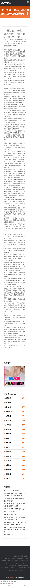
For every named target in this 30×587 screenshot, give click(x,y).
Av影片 (16, 478)
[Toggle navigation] (27, 2)
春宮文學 (12, 577)
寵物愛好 (16, 456)
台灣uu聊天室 (12, 565)
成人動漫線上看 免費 (17, 570)
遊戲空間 (16, 447)
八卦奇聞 (16, 425)
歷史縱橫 (16, 434)
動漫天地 (16, 443)
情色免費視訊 (14, 560)
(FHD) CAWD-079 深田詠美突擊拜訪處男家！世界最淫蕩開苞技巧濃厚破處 (14, 530)
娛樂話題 (16, 452)
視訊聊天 (16, 474)
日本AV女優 (16, 411)
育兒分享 (16, 460)
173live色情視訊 (6, 558)
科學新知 (16, 438)
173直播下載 (19, 568)
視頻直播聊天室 (8, 535)
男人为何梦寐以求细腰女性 (12, 490)
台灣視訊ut (12, 568)
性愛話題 (16, 416)
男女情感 (16, 420)
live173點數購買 (14, 556)
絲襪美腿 (16, 398)
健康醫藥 (16, 469)
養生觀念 (16, 465)
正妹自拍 (16, 407)
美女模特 (16, 402)
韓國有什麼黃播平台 (10, 514)
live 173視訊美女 (23, 560)
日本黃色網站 (23, 556)
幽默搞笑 (16, 429)
